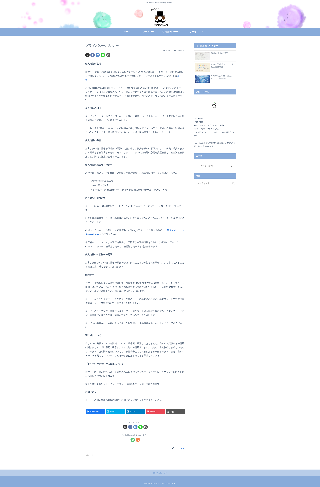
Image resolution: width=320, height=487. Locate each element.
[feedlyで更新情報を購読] (132, 440)
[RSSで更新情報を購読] (138, 440)
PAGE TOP (161, 473)
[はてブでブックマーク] (98, 55)
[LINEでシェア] (103, 55)
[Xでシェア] (87, 55)
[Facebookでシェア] (92, 55)
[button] (108, 55)
